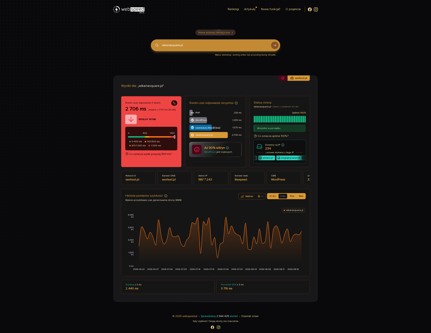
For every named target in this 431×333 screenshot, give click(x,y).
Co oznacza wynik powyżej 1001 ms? (150, 154)
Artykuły (250, 9)
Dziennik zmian (250, 316)
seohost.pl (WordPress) (207, 127)
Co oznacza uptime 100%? (273, 136)
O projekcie (293, 9)
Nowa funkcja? (270, 9)
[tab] (272, 196)
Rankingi (233, 9)
